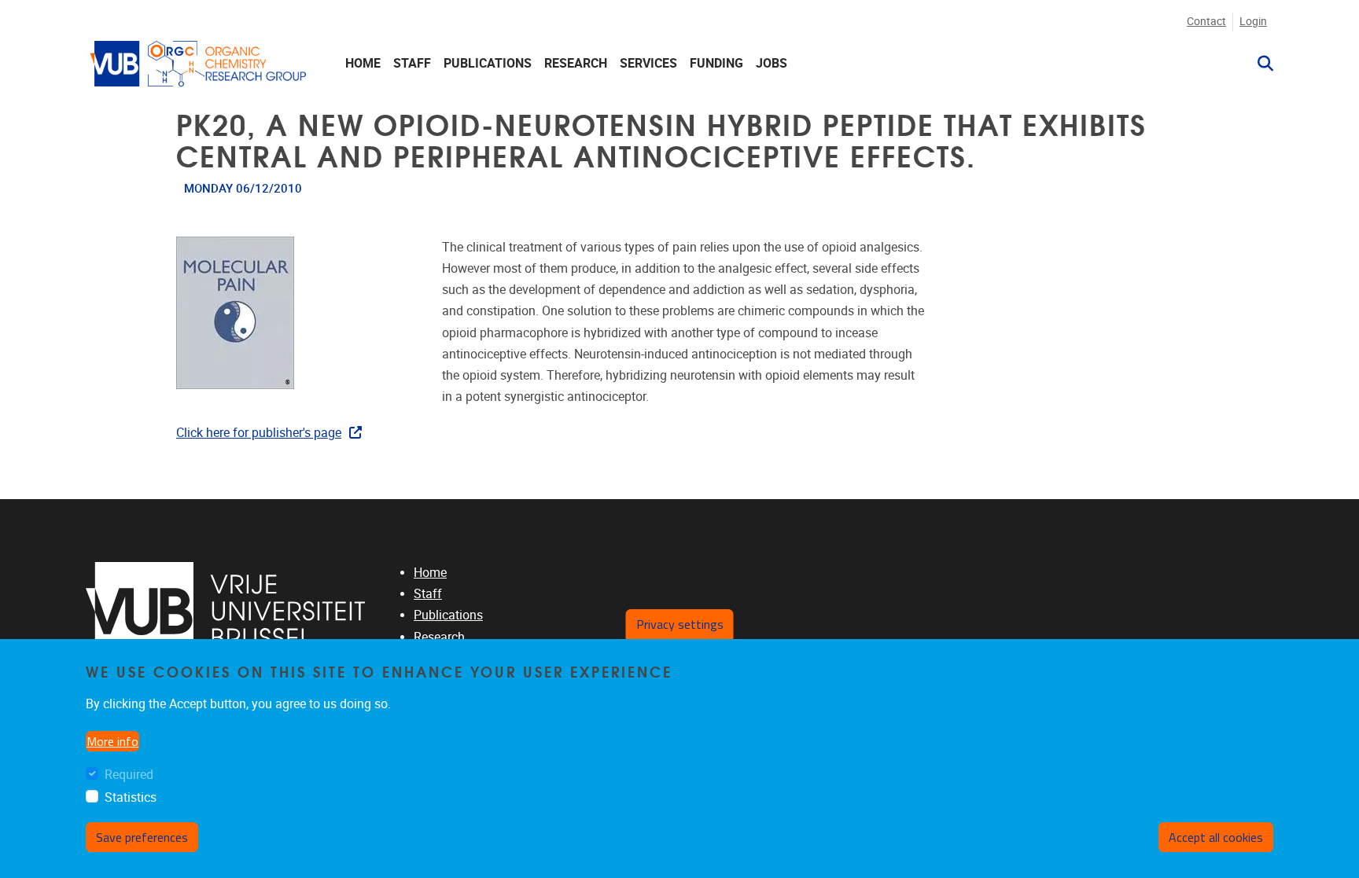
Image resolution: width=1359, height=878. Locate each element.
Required (129, 775)
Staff (412, 63)
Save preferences (142, 837)
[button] (1259, 63)
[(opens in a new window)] (225, 611)
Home (363, 63)
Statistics (131, 798)
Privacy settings (680, 624)
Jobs (771, 63)
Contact (1206, 21)
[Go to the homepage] (200, 63)
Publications (488, 63)
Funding (716, 63)
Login (1253, 21)
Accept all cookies (1216, 837)
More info (112, 742)
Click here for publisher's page (258, 432)
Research (575, 63)
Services (648, 63)
